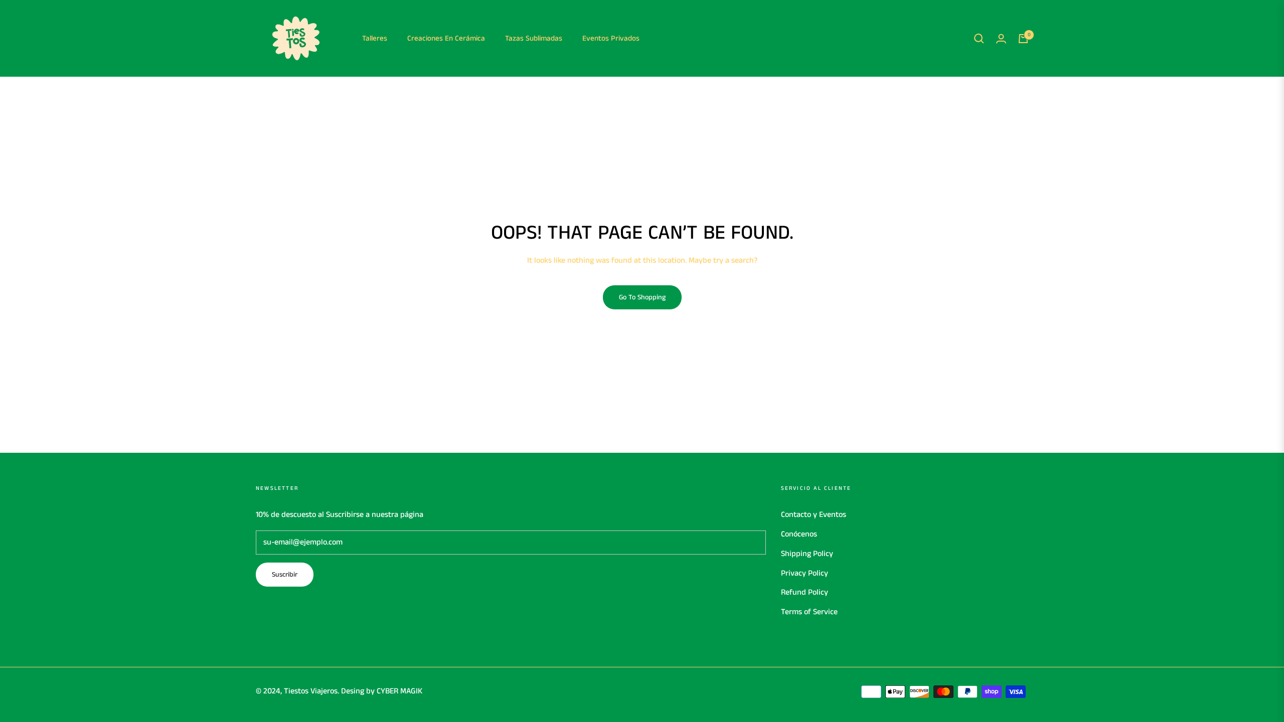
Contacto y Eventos (813, 514)
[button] (979, 38)
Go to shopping (642, 297)
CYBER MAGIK (399, 691)
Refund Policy (804, 592)
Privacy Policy (804, 573)
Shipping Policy (807, 554)
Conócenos (799, 534)
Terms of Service (809, 612)
